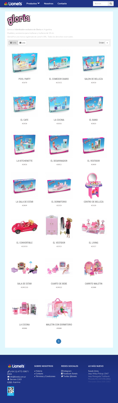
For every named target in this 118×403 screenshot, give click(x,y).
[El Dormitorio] (59, 185)
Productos (31, 3)
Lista (23, 43)
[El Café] (24, 103)
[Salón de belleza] (93, 62)
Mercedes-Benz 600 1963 (99, 381)
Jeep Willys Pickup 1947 (98, 373)
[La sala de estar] (24, 185)
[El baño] (93, 103)
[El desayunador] (59, 144)
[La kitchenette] (24, 144)
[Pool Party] (24, 62)
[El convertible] (24, 226)
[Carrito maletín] (93, 267)
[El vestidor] (93, 144)
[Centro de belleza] (93, 185)
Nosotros (48, 3)
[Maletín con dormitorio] (59, 308)
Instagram (67, 371)
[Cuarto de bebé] (59, 267)
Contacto (62, 3)
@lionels (70, 376)
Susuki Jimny (93, 371)
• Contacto (38, 373)
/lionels (70, 373)
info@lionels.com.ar (18, 377)
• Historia (38, 371)
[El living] (93, 226)
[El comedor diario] (59, 62)
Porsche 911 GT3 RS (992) (99, 379)
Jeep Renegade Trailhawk (99, 376)
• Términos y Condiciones (44, 376)
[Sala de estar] (24, 267)
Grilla (14, 43)
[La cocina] (59, 103)
